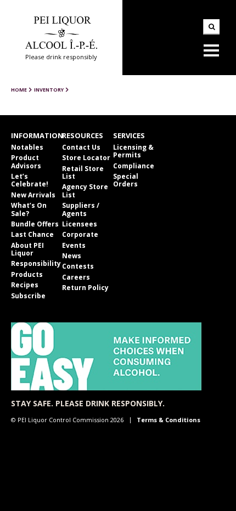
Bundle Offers (35, 224)
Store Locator (86, 157)
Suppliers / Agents (80, 209)
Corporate (80, 234)
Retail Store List (83, 172)
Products (27, 274)
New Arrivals (33, 195)
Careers (76, 277)
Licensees (79, 224)
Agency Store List (85, 190)
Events (74, 245)
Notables (27, 147)
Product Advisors (26, 161)
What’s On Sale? (29, 209)
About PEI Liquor (27, 249)
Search (211, 27)
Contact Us (81, 147)
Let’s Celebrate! (29, 180)
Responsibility (36, 263)
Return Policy (85, 287)
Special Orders (125, 180)
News (71, 255)
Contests (78, 266)
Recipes (24, 284)
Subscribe (28, 295)
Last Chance (32, 234)
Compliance (133, 166)
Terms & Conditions (168, 420)
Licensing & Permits (133, 151)
